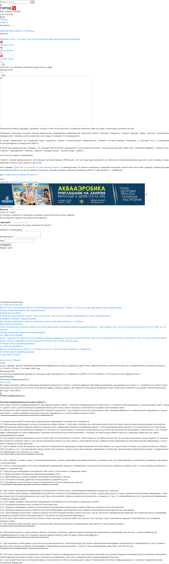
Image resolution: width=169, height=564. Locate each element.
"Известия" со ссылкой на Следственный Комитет (37, 167)
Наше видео (14, 31)
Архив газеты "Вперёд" (10, 360)
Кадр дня (4, 31)
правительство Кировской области (22, 174)
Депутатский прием (58, 39)
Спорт (29, 39)
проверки (34, 182)
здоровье (4, 182)
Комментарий (7, 236)
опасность (14, 182)
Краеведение (74, 39)
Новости (4, 22)
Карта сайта (5, 382)
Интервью (5, 39)
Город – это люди (18, 39)
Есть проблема (27, 31)
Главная (3, 20)
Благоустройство (41, 39)
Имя (2, 241)
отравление (24, 182)
